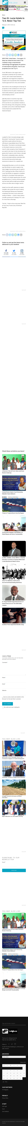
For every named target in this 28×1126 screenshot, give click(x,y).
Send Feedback (5, 1111)
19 (14, 1075)
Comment (5, 662)
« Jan (3, 1081)
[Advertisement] (14, 124)
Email (4, 684)
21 (20, 1075)
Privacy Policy (5, 1098)
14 (20, 1073)
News (3, 15)
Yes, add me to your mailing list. (12, 707)
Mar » (6, 1081)
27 (17, 1078)
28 (20, 1078)
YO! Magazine (5, 1089)
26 (14, 1078)
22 (24, 1075)
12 (14, 1073)
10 (7, 1073)
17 (7, 1075)
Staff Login (4, 1106)
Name (4, 677)
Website (4, 690)
